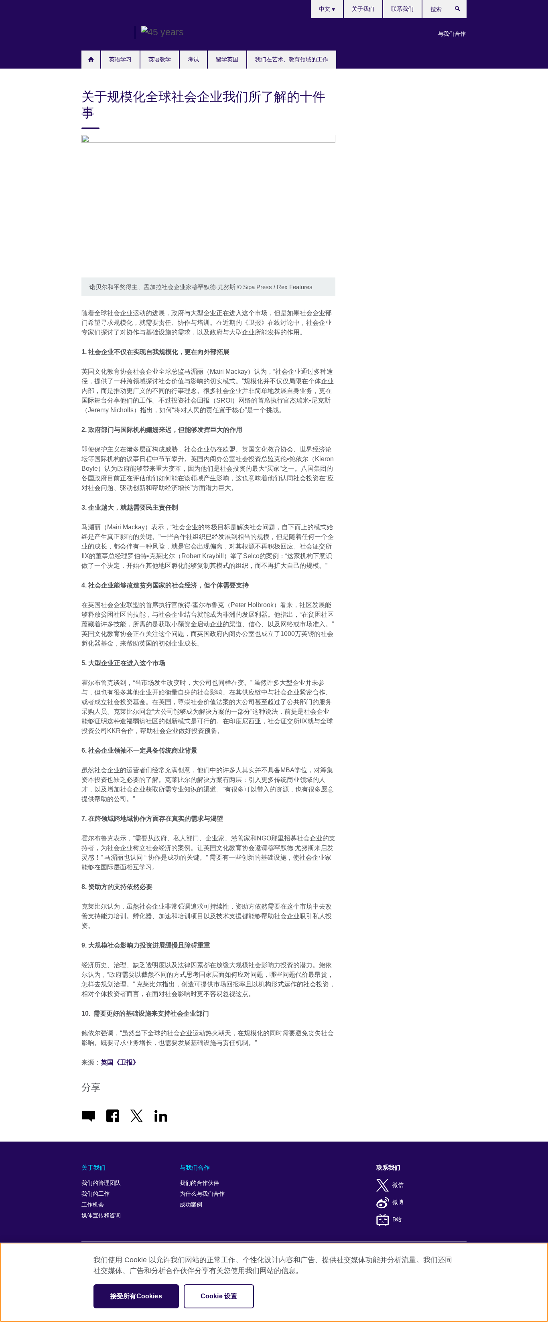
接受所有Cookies (136, 1296)
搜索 (462, 10)
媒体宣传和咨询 (101, 1216)
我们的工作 (95, 1194)
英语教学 (159, 59)
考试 (193, 59)
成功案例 (191, 1205)
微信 (398, 1185)
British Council (105, 33)
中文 (325, 9)
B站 (397, 1220)
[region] (274, 1282)
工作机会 (92, 1205)
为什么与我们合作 (202, 1194)
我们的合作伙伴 (199, 1183)
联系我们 (402, 9)
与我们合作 (452, 33)
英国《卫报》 (121, 1062)
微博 (398, 1202)
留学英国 (227, 59)
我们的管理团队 (101, 1183)
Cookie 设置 (219, 1296)
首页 (90, 60)
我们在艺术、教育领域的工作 (291, 59)
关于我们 (363, 9)
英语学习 (120, 59)
